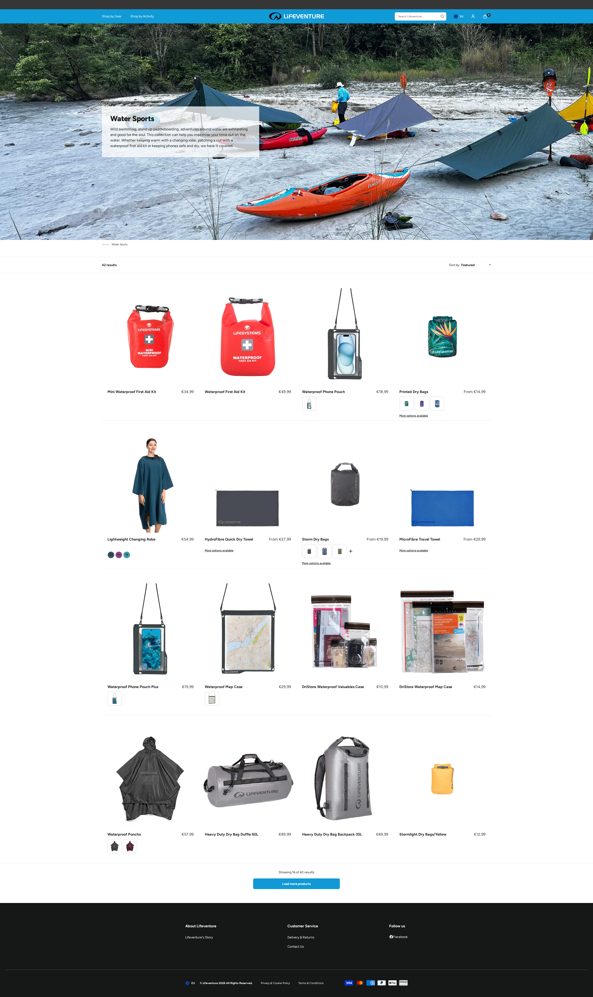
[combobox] (420, 16)
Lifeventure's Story (199, 937)
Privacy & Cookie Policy (275, 983)
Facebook (400, 937)
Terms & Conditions (311, 983)
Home (105, 244)
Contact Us (295, 947)
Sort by (454, 265)
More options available (413, 415)
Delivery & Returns (300, 937)
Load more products (296, 884)
